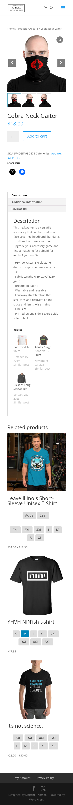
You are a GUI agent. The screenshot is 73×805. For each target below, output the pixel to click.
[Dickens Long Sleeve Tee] (22, 378)
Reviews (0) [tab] (19, 209)
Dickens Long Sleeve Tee (22, 387)
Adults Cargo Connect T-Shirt (43, 351)
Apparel (33, 28)
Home (11, 28)
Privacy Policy (45, 778)
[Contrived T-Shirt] (22, 340)
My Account (23, 778)
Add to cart (37, 136)
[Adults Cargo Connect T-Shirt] (43, 340)
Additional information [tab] (26, 202)
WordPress (36, 799)
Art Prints (13, 158)
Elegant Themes (36, 795)
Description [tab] (19, 195)
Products (22, 28)
